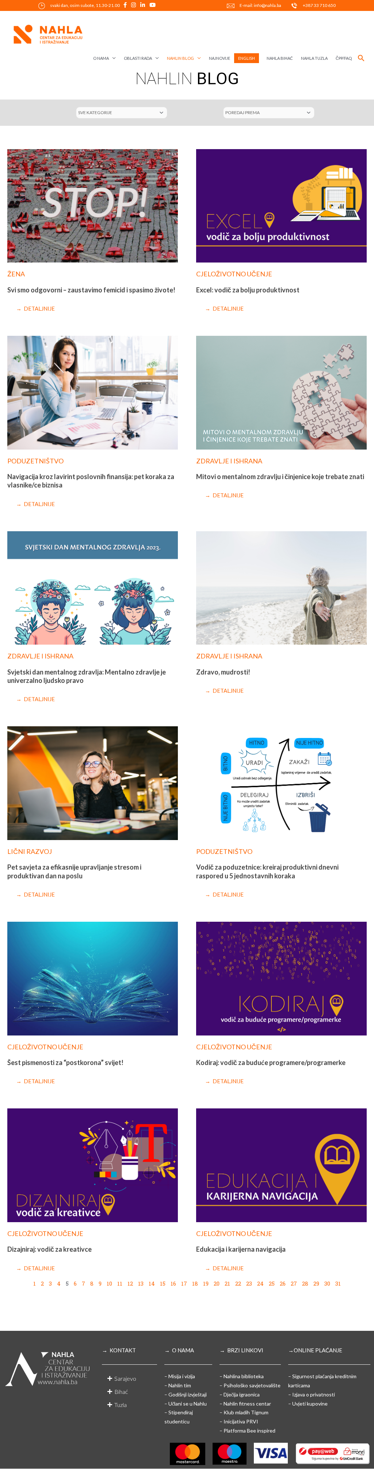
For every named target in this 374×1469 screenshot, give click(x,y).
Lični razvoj (29, 851)
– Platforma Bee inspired (247, 1430)
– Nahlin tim (177, 1385)
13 (141, 1283)
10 (109, 1283)
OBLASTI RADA (138, 58)
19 (206, 1283)
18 (195, 1283)
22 (238, 1283)
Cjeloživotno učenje (234, 274)
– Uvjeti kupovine (308, 1403)
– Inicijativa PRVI (239, 1421)
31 (338, 1283)
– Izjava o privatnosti (311, 1394)
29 (316, 1283)
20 (217, 1283)
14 (152, 1283)
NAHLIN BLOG (180, 58)
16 (173, 1283)
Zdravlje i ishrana (229, 461)
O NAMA (101, 58)
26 (283, 1283)
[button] (361, 58)
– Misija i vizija (179, 1376)
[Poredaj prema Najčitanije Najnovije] (268, 112)
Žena (16, 274)
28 (305, 1283)
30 (327, 1283)
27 (294, 1283)
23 (249, 1283)
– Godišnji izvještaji (185, 1394)
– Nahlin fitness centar (245, 1403)
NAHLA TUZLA (314, 58)
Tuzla (120, 1404)
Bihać (121, 1391)
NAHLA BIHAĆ (280, 58)
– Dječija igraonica (240, 1394)
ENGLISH (246, 58)
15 (162, 1283)
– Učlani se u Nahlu (185, 1403)
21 (227, 1283)
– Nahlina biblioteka (242, 1376)
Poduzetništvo (35, 461)
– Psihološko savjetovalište (250, 1385)
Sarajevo (125, 1378)
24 (260, 1283)
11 (119, 1283)
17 (184, 1283)
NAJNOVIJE (219, 58)
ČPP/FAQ (344, 58)
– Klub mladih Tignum (244, 1412)
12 (130, 1283)
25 (272, 1283)
